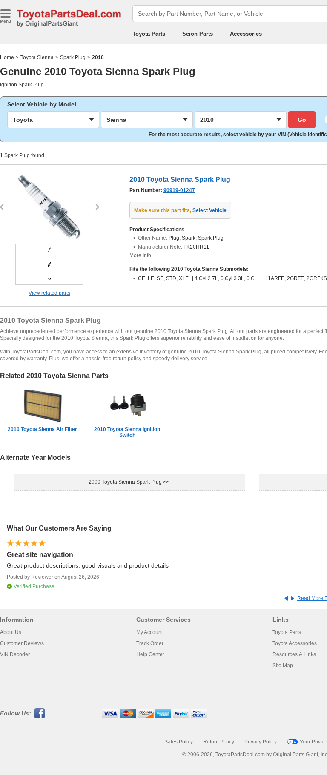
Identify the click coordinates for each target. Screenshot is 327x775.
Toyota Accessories (294, 643)
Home (7, 57)
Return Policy (218, 742)
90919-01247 (179, 190)
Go (302, 119)
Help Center (150, 654)
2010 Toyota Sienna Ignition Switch (127, 432)
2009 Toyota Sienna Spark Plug (126, 482)
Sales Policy (178, 742)
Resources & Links (294, 654)
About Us (10, 632)
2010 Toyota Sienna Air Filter (42, 429)
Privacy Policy (260, 742)
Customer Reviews (22, 643)
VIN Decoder (15, 654)
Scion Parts (197, 34)
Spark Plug (73, 57)
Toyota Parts (148, 34)
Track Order (150, 643)
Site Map (282, 666)
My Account (149, 632)
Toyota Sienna (37, 57)
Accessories (246, 34)
